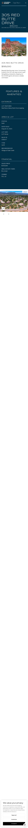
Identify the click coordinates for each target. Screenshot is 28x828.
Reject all (14, 815)
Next (8, 214)
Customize (14, 819)
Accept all (14, 823)
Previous (4, 214)
